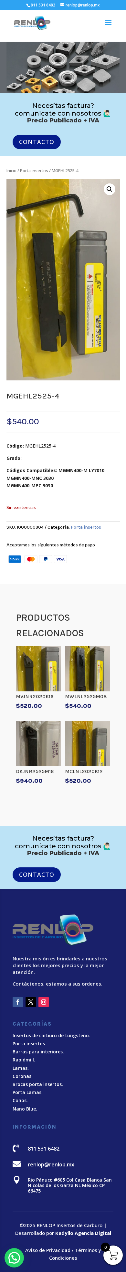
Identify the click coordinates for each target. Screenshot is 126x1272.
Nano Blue (24, 1109)
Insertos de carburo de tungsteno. (51, 1035)
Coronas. (23, 1076)
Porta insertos (34, 170)
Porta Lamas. (28, 1092)
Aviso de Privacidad (47, 1250)
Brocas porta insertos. (38, 1084)
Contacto (36, 142)
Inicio (11, 170)
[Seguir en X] (31, 1002)
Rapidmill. (24, 1060)
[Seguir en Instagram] (43, 1002)
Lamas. (21, 1068)
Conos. (20, 1100)
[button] (109, 189)
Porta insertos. (29, 1043)
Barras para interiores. (38, 1052)
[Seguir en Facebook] (18, 1002)
